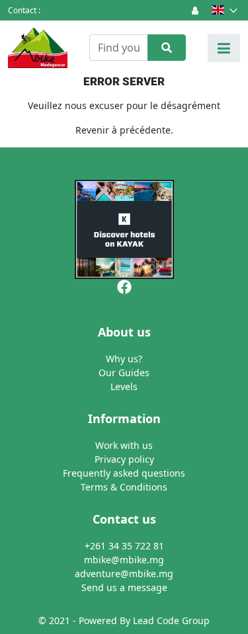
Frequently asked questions (124, 473)
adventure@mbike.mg (124, 573)
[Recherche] (166, 47)
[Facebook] (124, 286)
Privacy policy (124, 459)
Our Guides (124, 372)
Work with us (124, 445)
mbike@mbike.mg (124, 559)
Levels (124, 386)
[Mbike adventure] (37, 47)
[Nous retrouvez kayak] (124, 229)
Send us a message (124, 587)
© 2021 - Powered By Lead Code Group (124, 620)
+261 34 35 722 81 (124, 545)
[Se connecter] (195, 10)
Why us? (124, 358)
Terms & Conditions (124, 487)
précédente (145, 130)
